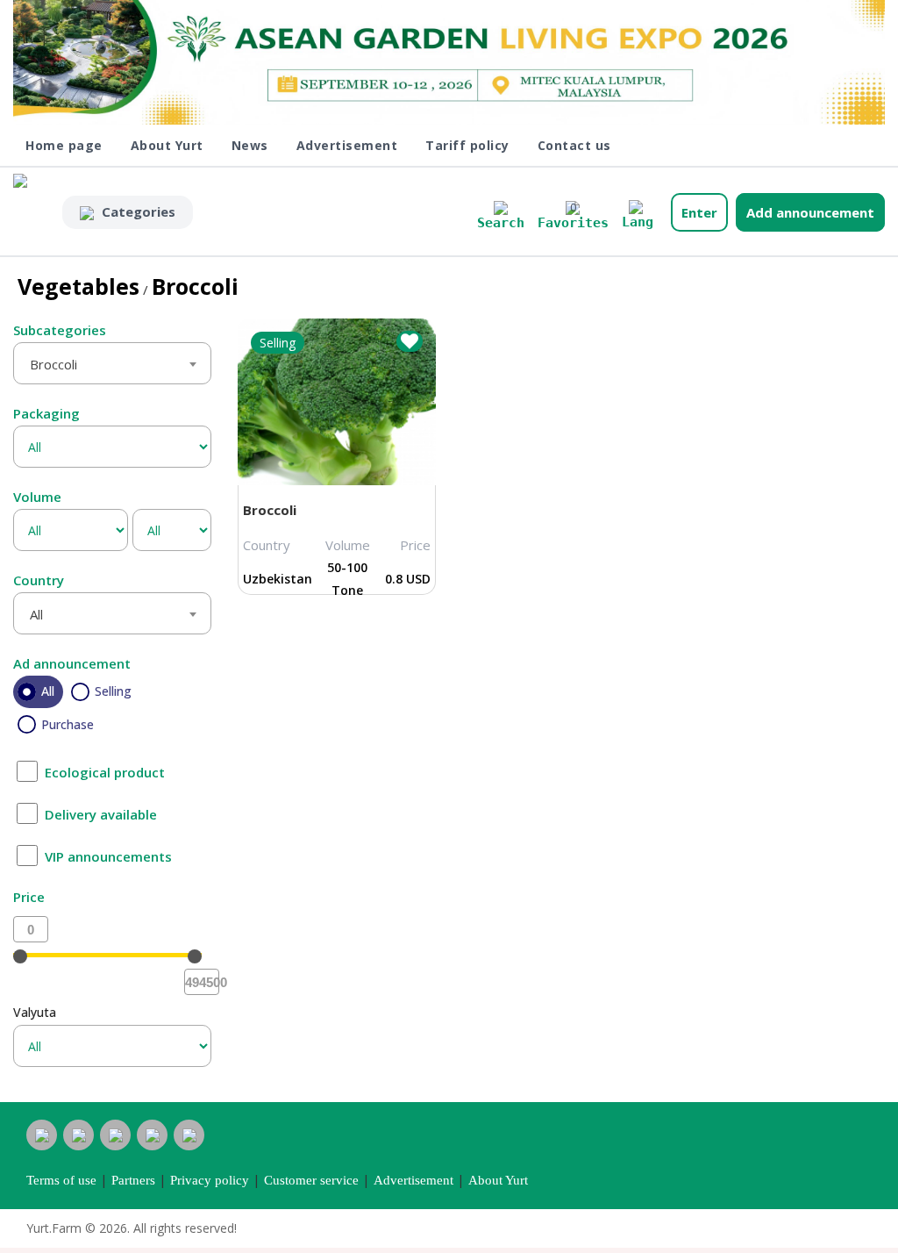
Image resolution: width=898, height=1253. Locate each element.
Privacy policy (209, 1180)
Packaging (46, 413)
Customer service (311, 1180)
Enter (699, 212)
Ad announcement (72, 663)
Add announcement (810, 212)
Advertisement (347, 145)
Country (38, 580)
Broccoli (269, 510)
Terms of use (61, 1180)
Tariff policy (467, 145)
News (250, 145)
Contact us (574, 145)
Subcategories (59, 330)
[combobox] (112, 363)
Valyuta (34, 1012)
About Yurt (167, 145)
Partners (133, 1180)
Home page (64, 145)
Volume (37, 496)
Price (29, 897)
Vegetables (78, 286)
